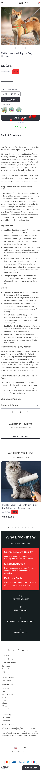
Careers (4, 697)
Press (4, 700)
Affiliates (5, 706)
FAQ (3, 672)
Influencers (5, 703)
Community (6, 721)
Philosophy (6, 718)
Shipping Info (6, 669)
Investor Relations (8, 709)
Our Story (5, 688)
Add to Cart (31, 767)
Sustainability (6, 715)
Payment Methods (8, 678)
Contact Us (6, 666)
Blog (3, 691)
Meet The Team (7, 694)
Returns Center (7, 675)
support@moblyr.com (9, 659)
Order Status (6, 681)
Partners (5, 712)
